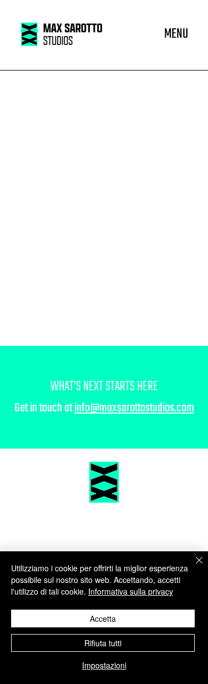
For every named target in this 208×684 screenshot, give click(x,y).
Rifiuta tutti (102, 642)
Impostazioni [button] (104, 665)
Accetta (103, 618)
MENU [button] (176, 34)
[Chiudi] (192, 567)
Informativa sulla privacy (130, 591)
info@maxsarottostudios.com (134, 408)
